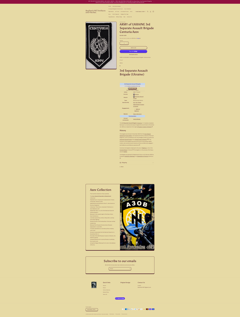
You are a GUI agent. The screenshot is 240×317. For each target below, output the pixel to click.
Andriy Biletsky (136, 119)
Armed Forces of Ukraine (141, 139)
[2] (147, 139)
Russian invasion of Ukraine (144, 126)
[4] (133, 149)
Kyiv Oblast (138, 102)
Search (104, 285)
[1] (152, 126)
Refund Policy (106, 292)
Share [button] (122, 166)
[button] (147, 11)
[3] (148, 139)
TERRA (125, 151)
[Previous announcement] (86, 2)
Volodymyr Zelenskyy (130, 156)
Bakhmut (144, 147)
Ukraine (137, 94)
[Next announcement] (154, 2)
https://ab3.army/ (137, 114)
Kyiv (134, 102)
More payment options (133, 54)
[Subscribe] (129, 268)
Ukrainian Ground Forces (126, 139)
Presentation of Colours (142, 156)
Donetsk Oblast (123, 149)
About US (105, 294)
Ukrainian (139, 123)
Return (104, 287)
